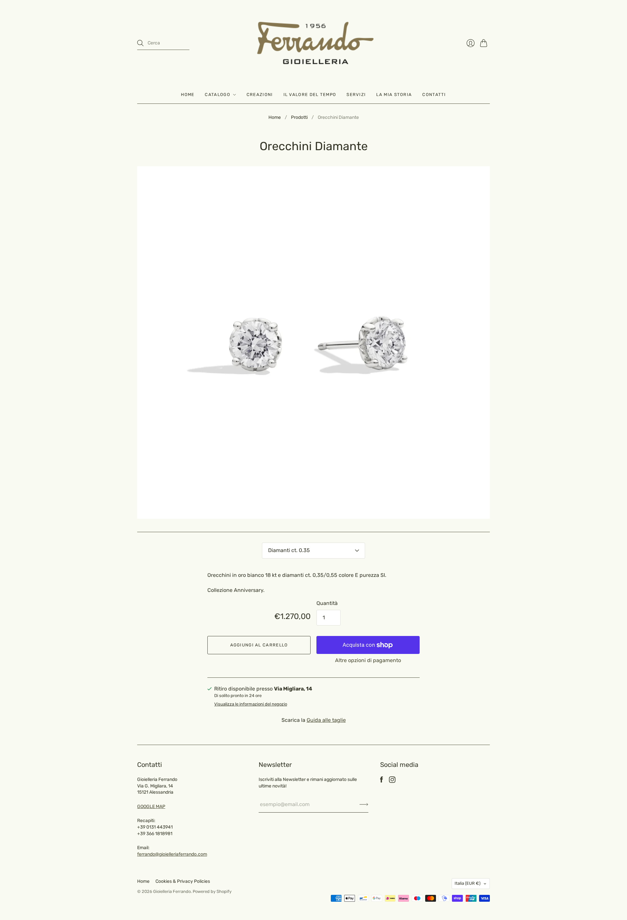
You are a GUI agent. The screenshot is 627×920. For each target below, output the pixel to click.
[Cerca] (140, 43)
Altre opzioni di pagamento (368, 660)
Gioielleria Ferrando (172, 891)
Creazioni (260, 94)
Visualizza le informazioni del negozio (250, 704)
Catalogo (217, 94)
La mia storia (394, 94)
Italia (467, 883)
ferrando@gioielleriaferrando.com (172, 854)
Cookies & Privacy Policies (182, 881)
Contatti (434, 94)
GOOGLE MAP (151, 806)
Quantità (327, 603)
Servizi (356, 94)
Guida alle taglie (326, 720)
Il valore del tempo (309, 94)
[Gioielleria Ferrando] (313, 43)
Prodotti (299, 117)
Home (187, 94)
